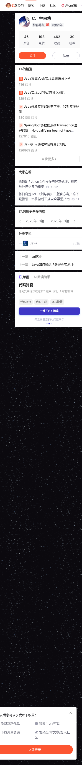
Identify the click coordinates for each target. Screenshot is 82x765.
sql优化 (36, 256)
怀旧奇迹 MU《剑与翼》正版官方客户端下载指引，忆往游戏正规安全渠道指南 (49, 196)
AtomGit (71, 5)
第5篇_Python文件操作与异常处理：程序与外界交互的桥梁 (48, 184)
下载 (42, 5)
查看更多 (47, 159)
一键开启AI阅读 (49, 311)
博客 (31, 5)
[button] (20, 221)
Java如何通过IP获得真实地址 (52, 264)
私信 (66, 56)
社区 (53, 5)
